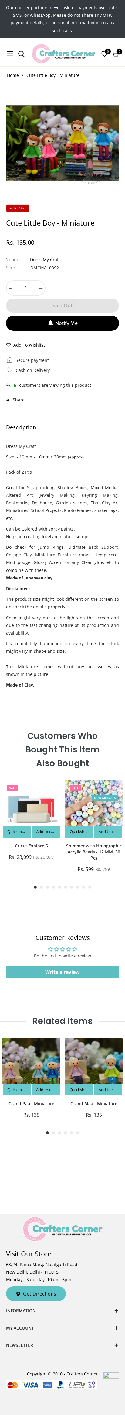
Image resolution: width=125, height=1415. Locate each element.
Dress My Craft (45, 259)
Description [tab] (21, 427)
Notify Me (66, 323)
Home (13, 75)
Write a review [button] (62, 972)
